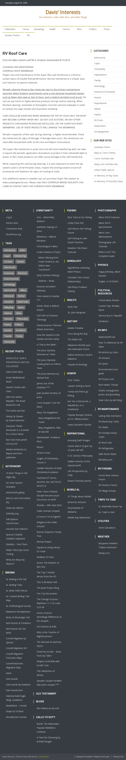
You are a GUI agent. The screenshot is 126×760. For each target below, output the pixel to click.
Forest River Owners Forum (108, 477)
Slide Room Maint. (107, 454)
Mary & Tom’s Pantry (104, 152)
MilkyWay (9, 307)
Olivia (18, 313)
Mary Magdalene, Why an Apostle (49, 429)
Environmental (11, 278)
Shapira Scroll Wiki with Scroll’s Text (48, 663)
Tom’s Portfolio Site (104, 158)
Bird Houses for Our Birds (16, 630)
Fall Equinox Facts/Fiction (12, 521)
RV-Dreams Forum (107, 485)
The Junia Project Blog (48, 587)
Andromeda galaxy (15, 492)
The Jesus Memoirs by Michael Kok (48, 375)
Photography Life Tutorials (107, 244)
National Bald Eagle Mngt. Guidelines (16, 697)
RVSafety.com (105, 459)
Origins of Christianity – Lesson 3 (48, 460)
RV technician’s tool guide (108, 371)
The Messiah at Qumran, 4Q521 (49, 643)
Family (97, 80)
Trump (19, 336)
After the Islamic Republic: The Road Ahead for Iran (15, 400)
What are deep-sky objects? (15, 561)
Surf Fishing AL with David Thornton (77, 240)
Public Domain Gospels (48, 510)
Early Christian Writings (48, 275)
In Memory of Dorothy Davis (108, 181)
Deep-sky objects (14, 507)
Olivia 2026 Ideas (14, 371)
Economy (9, 273)
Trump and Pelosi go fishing (78, 393)
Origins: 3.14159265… (109, 281)
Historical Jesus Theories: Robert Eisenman (49, 327)
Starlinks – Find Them (16, 544)
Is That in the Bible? (46, 344)
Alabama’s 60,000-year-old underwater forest (79, 347)
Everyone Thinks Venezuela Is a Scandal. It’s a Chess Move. (17, 430)
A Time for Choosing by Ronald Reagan (48, 739)
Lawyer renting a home (79, 385)
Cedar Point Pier (76, 222)
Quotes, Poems (12, 35)
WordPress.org (13, 234)
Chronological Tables (47, 246)
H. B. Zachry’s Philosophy (80, 455)
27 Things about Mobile (79, 496)
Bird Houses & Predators (18, 623)
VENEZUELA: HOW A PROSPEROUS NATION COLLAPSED (17, 362)
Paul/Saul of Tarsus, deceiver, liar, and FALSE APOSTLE (49, 481)
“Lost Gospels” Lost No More (48, 404)
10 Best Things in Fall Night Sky (16, 475)
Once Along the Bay (77, 333)
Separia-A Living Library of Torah (48, 549)
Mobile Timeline (75, 328)
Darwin (20, 261)
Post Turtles (74, 380)
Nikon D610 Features (109, 217)
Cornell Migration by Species (16, 640)
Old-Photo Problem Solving (77, 289)
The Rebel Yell (75, 339)
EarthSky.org (12, 513)
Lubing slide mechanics (109, 415)
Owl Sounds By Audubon (18, 684)
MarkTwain (22, 301)
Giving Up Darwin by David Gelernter (15, 418)
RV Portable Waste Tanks (107, 434)
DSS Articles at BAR (46, 626)
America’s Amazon (77, 502)
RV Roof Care (105, 442)
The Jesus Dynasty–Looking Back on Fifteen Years (49, 364)
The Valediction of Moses (46, 673)
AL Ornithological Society (18, 605)
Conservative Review (108, 300)
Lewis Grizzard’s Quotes (79, 424)
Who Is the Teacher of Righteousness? (48, 634)
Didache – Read (46, 280)
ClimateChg (20, 255)
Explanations (100, 74)
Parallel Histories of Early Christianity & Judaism (49, 470)
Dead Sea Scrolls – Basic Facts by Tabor (49, 653)
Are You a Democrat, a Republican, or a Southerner (79, 405)
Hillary (23, 290)
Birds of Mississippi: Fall (18, 617)
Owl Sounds (12, 678)
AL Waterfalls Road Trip (110, 506)
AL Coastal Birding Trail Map (17, 598)
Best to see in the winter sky (18, 500)
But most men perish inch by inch (16, 441)
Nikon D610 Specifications (105, 224)
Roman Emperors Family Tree (49, 534)
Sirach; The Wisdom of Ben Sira (48, 564)
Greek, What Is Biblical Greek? (48, 307)
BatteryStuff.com (106, 336)
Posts (107, 29)
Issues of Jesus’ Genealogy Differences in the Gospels (49, 616)
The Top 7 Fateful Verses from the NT (46, 574)
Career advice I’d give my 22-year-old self (80, 448)
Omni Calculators (107, 527)
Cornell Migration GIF (16, 648)
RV (28, 35)
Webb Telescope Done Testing (17, 552)
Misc (79, 29)
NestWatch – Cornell (16, 705)
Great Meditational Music (15, 379)
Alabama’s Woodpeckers (18, 611)
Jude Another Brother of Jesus (49, 395)
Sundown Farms (102, 147)
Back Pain (72, 306)
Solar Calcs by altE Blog (110, 400)
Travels (7, 336)
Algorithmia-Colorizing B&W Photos (79, 269)
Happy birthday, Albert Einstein (109, 273)
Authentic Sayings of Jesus (47, 228)
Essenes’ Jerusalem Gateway (46, 288)
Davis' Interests (63, 12)
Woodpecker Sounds (16, 717)
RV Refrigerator (106, 448)
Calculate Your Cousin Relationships (78, 279)
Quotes (8, 330)
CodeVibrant (43, 756)
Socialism (20, 330)
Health (52, 29)
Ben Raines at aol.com (48, 708)
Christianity (99, 69)
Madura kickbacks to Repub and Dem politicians (16, 453)
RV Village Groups (107, 490)
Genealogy (39, 29)
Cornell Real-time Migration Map (14, 665)
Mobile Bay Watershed (79, 517)
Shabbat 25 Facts (45, 557)
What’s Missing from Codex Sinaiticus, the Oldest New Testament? (48, 263)
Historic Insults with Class (15, 389)
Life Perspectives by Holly (77, 473)
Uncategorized (101, 131)
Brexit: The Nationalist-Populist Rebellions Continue (48, 727)
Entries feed (12, 222)
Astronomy (99, 57)
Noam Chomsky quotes (79, 480)
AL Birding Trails (14, 584)
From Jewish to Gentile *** (48, 298)
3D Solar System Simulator (14, 484)
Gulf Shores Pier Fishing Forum (79, 230)
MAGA (97, 108)
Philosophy (22, 318)
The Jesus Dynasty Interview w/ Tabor (46, 352)
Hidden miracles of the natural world (79, 463)
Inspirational (100, 103)
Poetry (7, 324)
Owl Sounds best (14, 690)
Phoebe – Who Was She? (49, 505)
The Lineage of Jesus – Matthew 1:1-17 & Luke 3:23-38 (48, 603)
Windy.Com (104, 553)
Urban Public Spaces (104, 169)
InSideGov (103, 321)
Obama (8, 313)
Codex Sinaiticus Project (49, 252)
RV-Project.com (106, 379)
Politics (92, 29)
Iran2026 (8, 301)
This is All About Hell (47, 582)
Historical (8, 295)
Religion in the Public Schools (47, 524)
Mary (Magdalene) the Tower (49, 420)
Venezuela (9, 341)
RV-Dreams (104, 358)
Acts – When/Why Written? (45, 219)
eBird (8, 673)
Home (26, 29)
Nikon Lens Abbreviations (105, 234)
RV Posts (98, 120)
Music (21, 307)
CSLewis (8, 261)
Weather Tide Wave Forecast (77, 250)
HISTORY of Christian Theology (47, 317)
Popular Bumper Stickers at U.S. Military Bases (80, 416)
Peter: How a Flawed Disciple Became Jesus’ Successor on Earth (48, 495)
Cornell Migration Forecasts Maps (14, 655)
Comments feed (14, 228)
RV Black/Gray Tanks (108, 421)
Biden (22, 250)
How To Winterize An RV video (110, 344)
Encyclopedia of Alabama (75, 509)
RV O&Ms (103, 427)
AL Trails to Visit (106, 512)
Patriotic (8, 318)
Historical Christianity (104, 91)
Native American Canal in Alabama (80, 356)
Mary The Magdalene (47, 412)
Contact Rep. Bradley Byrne (108, 307)
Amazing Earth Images (79, 440)
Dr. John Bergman (76, 312)
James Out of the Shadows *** (45, 385)
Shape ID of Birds (15, 711)
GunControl (10, 290)
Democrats (9, 267)
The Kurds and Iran (15, 410)
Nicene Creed (43, 452)
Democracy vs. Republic (110, 315)
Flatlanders (10, 29)
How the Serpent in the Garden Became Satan (48, 336)
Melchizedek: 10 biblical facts (48, 439)
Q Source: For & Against (49, 516)
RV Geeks (103, 363)
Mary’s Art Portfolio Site (106, 164)
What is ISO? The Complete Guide (106, 254)
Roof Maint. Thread (108, 384)
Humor (66, 29)
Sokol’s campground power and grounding (109, 392)
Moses (40, 447)
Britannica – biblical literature (46, 238)
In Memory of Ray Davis (106, 175)
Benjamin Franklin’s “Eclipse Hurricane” (108, 545)
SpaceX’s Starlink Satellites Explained (15, 536)
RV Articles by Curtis (108, 352)
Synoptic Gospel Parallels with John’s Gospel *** (49, 682)
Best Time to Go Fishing (80, 217)
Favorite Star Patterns (17, 528)
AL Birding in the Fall (16, 579)
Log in (9, 217)
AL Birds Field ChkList (16, 590)
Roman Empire (44, 541)
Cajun (97, 63)
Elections (22, 273)
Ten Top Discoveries (47, 593)
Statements (100, 125)
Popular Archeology (77, 364)
